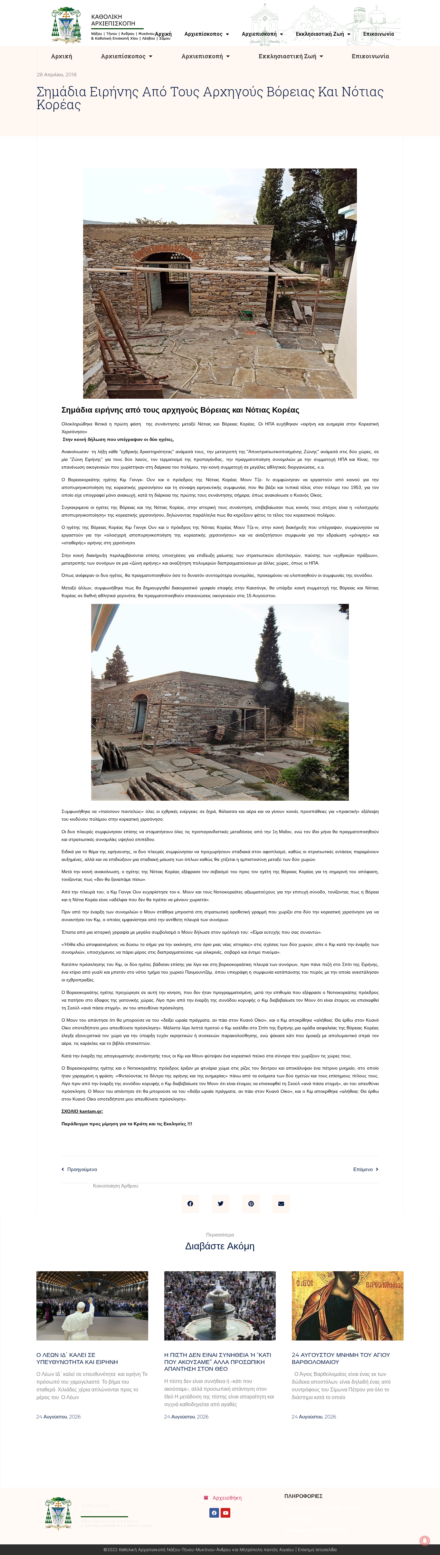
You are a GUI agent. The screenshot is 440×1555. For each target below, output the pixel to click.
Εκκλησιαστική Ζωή (287, 56)
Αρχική (61, 56)
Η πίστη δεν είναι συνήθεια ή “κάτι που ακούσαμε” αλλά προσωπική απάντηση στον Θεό (217, 1361)
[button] (190, 1204)
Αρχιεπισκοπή (202, 56)
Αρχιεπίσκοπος (123, 56)
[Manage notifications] (425, 1541)
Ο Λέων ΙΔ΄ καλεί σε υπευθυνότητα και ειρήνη (77, 1358)
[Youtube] (225, 1513)
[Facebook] (214, 1513)
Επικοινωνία (370, 56)
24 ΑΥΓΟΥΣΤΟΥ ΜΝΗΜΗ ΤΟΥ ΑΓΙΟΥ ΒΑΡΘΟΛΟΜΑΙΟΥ (341, 1358)
